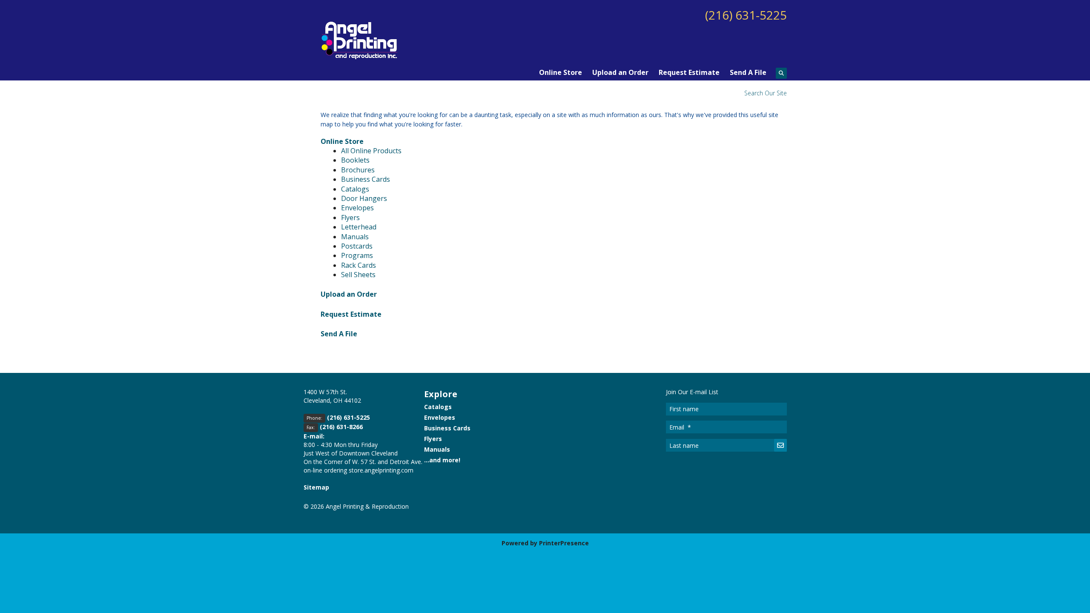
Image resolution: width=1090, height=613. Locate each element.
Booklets (355, 160)
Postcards (357, 246)
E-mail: (314, 436)
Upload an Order (620, 72)
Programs (357, 255)
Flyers (350, 217)
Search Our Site (765, 93)
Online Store (560, 72)
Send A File (748, 72)
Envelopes (357, 207)
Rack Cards (358, 265)
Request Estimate (689, 72)
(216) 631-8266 (341, 427)
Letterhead (358, 227)
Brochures (358, 170)
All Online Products (371, 150)
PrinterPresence (564, 543)
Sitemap (316, 487)
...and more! (442, 460)
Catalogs (355, 189)
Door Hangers (364, 198)
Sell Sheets (358, 274)
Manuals (355, 236)
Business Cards (365, 179)
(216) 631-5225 (746, 15)
